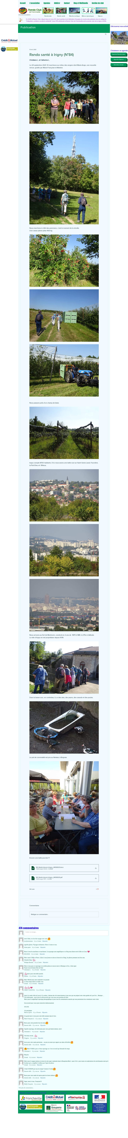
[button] (106, 34)
